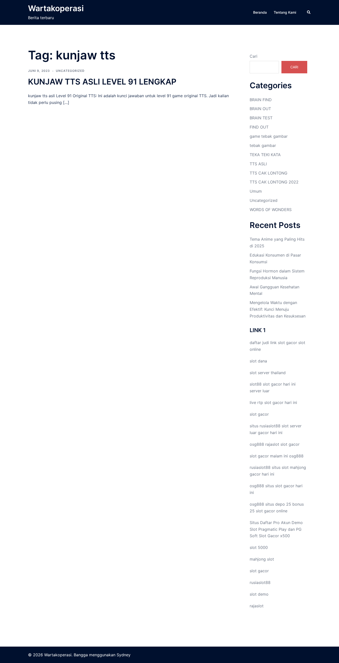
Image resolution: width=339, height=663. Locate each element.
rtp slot (264, 402)
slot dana (258, 360)
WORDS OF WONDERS (271, 209)
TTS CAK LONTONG (268, 173)
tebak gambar (263, 145)
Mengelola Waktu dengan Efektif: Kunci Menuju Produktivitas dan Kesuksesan (277, 309)
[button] (309, 12)
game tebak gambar (269, 136)
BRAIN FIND (261, 99)
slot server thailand (268, 372)
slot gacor (287, 342)
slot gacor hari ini (279, 384)
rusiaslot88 (260, 582)
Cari (253, 56)
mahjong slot (262, 559)
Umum (256, 191)
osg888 (296, 455)
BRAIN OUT (260, 108)
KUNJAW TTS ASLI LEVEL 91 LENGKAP (102, 82)
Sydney (124, 654)
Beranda (260, 12)
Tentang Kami (285, 12)
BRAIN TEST (261, 117)
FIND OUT (259, 127)
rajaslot (272, 444)
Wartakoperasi (56, 8)
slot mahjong (294, 467)
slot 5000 (259, 547)
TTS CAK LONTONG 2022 (274, 181)
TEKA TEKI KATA (265, 154)
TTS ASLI (258, 163)
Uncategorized (70, 71)
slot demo (259, 594)
